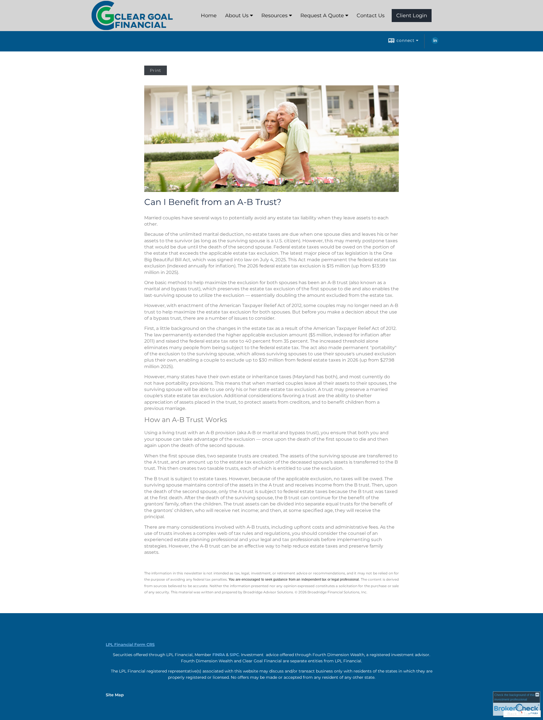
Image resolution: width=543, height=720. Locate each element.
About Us (237, 15)
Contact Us (371, 15)
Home (209, 15)
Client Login (411, 15)
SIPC (234, 654)
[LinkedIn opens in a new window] (435, 42)
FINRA (218, 654)
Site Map (115, 694)
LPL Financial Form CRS (130, 644)
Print (155, 70)
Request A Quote (322, 15)
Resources (274, 15)
